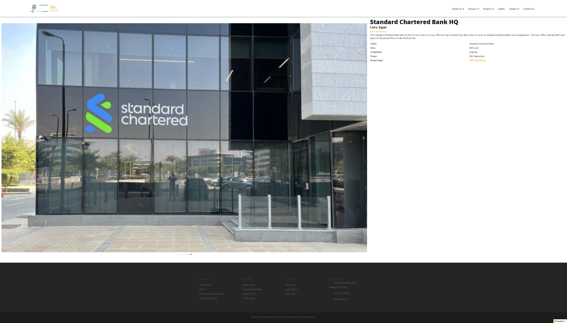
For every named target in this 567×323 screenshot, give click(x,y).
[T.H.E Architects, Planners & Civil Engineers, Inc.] (113, 9)
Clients (501, 8)
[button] (5, 138)
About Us (457, 8)
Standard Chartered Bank (481, 43)
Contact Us (528, 8)
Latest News (205, 285)
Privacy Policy (249, 294)
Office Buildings (477, 60)
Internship (290, 294)
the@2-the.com (341, 299)
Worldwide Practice (208, 298)
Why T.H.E (290, 285)
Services (472, 8)
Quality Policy (249, 285)
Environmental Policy (252, 289)
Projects (487, 8)
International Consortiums (211, 294)
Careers (513, 8)
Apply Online (291, 289)
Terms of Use (249, 298)
